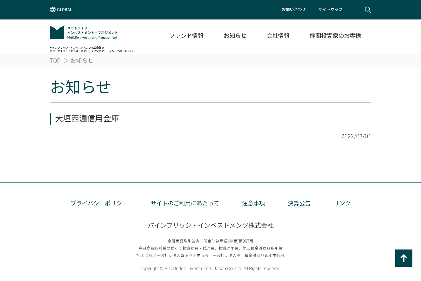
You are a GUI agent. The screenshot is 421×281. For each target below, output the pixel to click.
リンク (342, 203)
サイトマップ (330, 9)
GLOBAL (64, 9)
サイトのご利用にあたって (185, 203)
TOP (55, 60)
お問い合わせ (294, 9)
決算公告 (299, 203)
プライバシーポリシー (99, 203)
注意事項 (253, 203)
